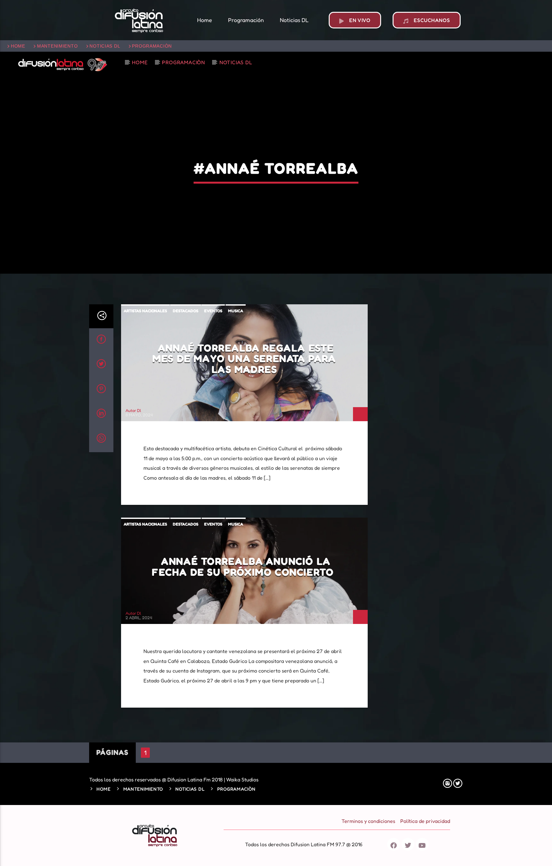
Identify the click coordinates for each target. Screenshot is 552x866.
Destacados (185, 310)
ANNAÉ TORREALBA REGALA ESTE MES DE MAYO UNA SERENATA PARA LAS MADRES (244, 359)
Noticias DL (104, 46)
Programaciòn (152, 46)
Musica (235, 310)
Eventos (213, 310)
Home (18, 46)
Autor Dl (133, 410)
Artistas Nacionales (145, 310)
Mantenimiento (57, 46)
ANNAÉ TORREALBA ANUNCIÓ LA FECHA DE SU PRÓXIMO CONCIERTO (244, 566)
